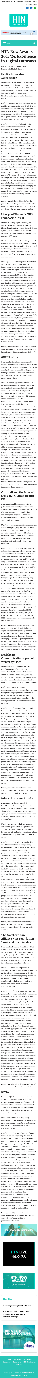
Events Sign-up (7, 1)
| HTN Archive (18, 1)
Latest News (17, 1359)
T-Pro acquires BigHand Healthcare (17, 1306)
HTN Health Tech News (25, 1373)
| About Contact (31, 4)
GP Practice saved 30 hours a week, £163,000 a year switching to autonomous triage (16, 1314)
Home (9, 1359)
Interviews (17, 1362)
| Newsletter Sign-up (30, 1)
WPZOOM (23, 1375)
